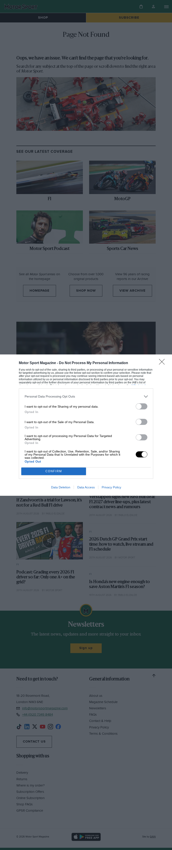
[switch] (141, 406)
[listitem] (86, 396)
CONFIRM (53, 471)
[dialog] (86, 425)
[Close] (163, 363)
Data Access (86, 487)
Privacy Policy (111, 487)
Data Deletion (60, 487)
